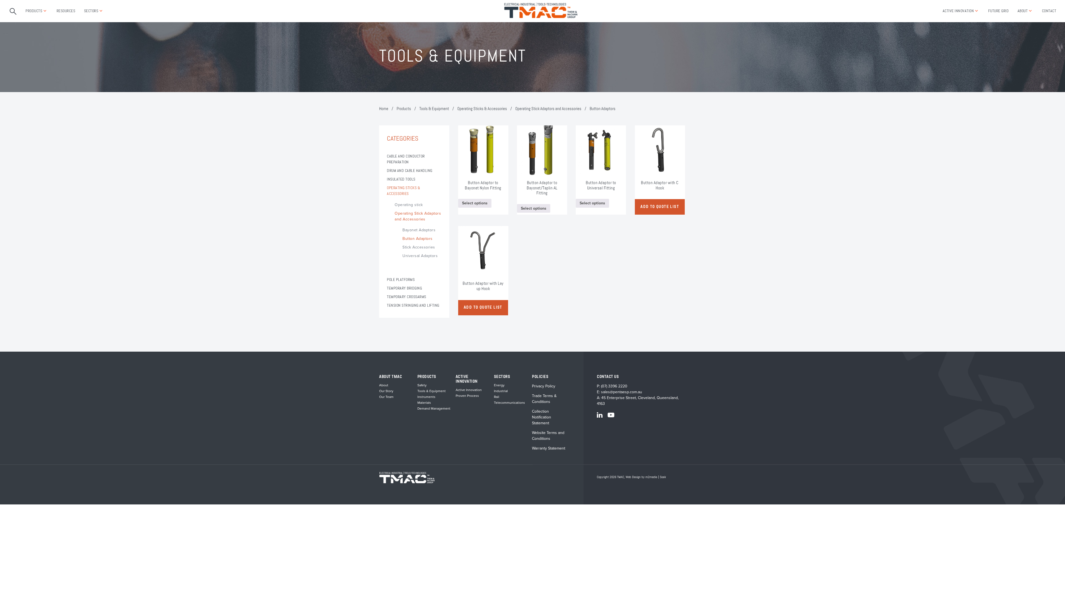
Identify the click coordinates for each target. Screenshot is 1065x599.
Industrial (501, 391)
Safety (422, 385)
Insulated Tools (401, 179)
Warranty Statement (548, 448)
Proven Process (467, 396)
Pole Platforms (401, 280)
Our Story (386, 391)
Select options (475, 203)
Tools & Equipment (434, 109)
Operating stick (409, 204)
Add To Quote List (659, 207)
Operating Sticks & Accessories (482, 109)
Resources (66, 11)
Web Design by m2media (641, 477)
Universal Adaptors (420, 255)
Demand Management (433, 408)
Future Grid (998, 11)
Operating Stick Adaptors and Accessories (548, 109)
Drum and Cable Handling (409, 171)
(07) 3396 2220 (614, 386)
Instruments (426, 397)
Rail (496, 397)
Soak (663, 477)
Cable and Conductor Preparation (406, 159)
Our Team (386, 397)
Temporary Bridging (404, 288)
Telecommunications (509, 403)
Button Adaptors (417, 238)
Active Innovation (958, 11)
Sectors (91, 11)
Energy (499, 385)
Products (34, 11)
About (1023, 11)
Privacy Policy (543, 386)
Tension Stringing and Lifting (413, 306)
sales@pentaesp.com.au (621, 392)
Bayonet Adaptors (418, 230)
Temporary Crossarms (406, 297)
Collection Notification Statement (541, 417)
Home (383, 109)
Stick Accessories (418, 247)
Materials (424, 403)
